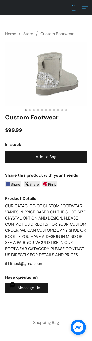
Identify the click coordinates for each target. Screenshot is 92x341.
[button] (74, 7)
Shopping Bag (46, 322)
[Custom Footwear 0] (46, 74)
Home (10, 33)
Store (28, 33)
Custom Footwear (57, 33)
